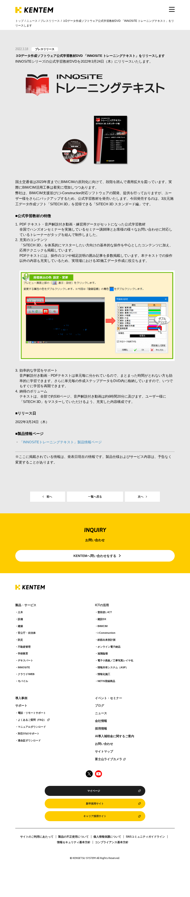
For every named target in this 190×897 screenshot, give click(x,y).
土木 (20, 612)
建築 (20, 626)
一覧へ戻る (95, 496)
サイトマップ (104, 751)
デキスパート (25, 660)
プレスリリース (50, 21)
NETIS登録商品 (106, 681)
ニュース (32, 21)
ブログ (99, 705)
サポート (21, 705)
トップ (19, 21)
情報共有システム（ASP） (113, 667)
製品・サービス (25, 605)
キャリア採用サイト (94, 816)
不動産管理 (24, 646)
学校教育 (23, 653)
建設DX (102, 619)
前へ (49, 496)
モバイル (23, 681)
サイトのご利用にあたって (37, 836)
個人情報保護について (107, 836)
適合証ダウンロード (29, 740)
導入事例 (21, 698)
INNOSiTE (24, 667)
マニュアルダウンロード (32, 726)
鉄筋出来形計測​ (106, 639)
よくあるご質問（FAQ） (32, 719)
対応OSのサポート (28, 733)
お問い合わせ (104, 744)
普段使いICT (105, 612)
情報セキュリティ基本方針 (73, 842)
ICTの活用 (102, 605)
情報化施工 (104, 674)
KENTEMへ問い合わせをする (94, 556)
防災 (20, 639)
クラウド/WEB (26, 674)
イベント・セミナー (108, 698)
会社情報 (101, 721)
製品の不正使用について (73, 836)
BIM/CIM (103, 626)
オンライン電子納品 (109, 646)
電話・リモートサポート (32, 712)
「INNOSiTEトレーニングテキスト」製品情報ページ (60, 442)
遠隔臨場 (103, 653)
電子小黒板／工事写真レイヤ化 (115, 660)
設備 (20, 619)
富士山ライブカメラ (108, 759)
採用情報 (101, 728)
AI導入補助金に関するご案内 (114, 736)
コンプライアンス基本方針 (111, 842)
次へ (140, 496)
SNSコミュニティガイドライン (145, 836)
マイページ (93, 790)
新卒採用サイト (95, 803)
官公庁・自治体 (27, 632)
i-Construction (106, 632)
